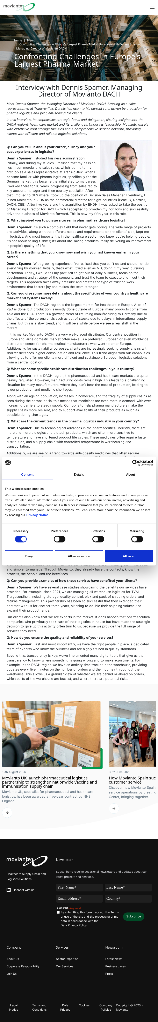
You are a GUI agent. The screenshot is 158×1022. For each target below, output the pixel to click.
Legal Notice (13, 1007)
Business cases (115, 966)
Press (109, 973)
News (31, 40)
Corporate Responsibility (23, 966)
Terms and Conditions (39, 1007)
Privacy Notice (37, 515)
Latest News (113, 959)
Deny (29, 556)
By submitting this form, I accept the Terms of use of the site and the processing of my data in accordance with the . (90, 918)
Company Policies (105, 1007)
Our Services (64, 966)
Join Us (11, 973)
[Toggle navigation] (152, 7)
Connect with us (23, 890)
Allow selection (79, 556)
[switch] (59, 539)
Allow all (129, 556)
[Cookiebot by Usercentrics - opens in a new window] (135, 463)
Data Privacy (65, 1007)
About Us (13, 959)
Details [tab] (79, 474)
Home (18, 40)
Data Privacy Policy (74, 925)
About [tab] (130, 474)
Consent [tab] (27, 474)
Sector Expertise (67, 959)
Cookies (84, 1005)
